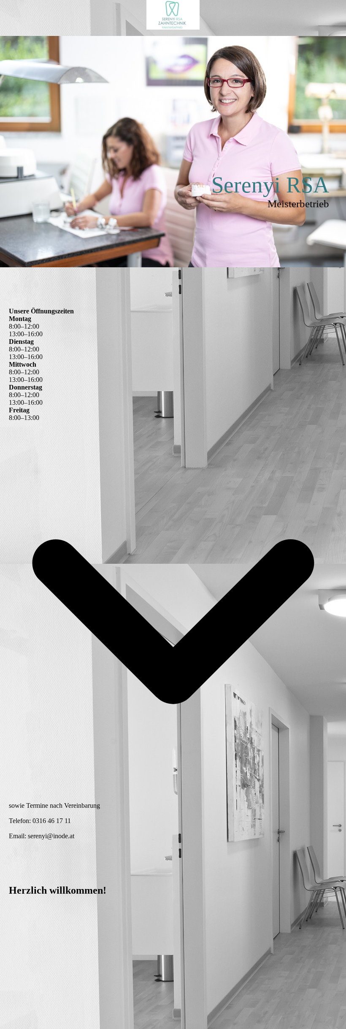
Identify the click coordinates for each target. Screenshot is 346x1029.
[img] (173, 15)
